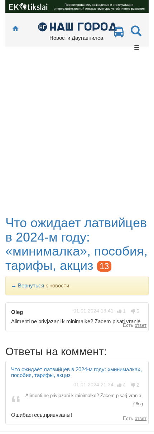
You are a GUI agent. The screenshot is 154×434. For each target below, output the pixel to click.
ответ (140, 325)
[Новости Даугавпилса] (77, 26)
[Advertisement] (77, 135)
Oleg (137, 403)
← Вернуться (27, 285)
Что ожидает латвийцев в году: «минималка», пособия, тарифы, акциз (76, 244)
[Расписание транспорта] (119, 34)
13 (104, 266)
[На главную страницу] (15, 29)
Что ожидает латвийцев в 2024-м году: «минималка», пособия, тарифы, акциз (76, 372)
